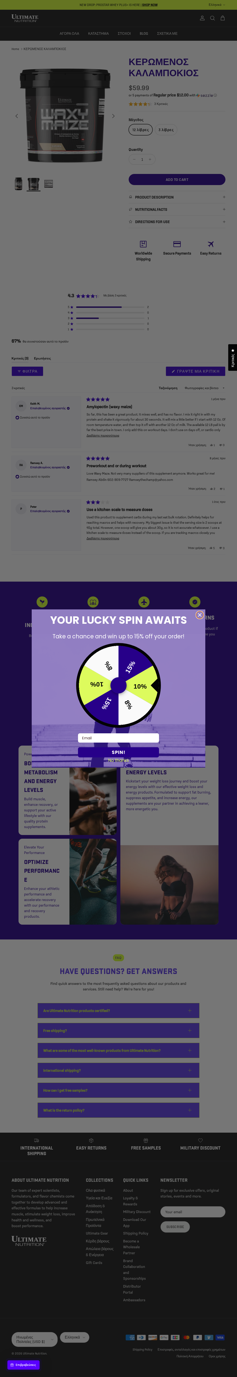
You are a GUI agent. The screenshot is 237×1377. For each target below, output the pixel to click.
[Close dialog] (199, 615)
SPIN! (118, 752)
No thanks (118, 760)
